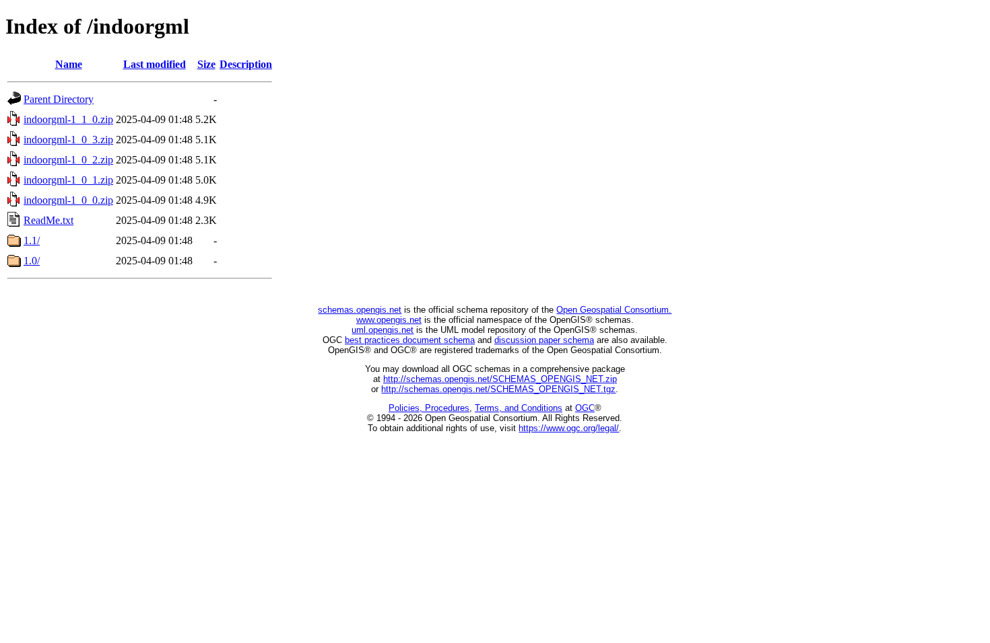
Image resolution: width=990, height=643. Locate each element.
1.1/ (32, 240)
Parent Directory (59, 99)
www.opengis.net (389, 320)
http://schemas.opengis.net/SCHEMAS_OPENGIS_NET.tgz (498, 389)
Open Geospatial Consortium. (613, 310)
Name (68, 64)
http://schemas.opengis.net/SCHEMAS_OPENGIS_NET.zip (500, 379)
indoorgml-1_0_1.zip (68, 180)
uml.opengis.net (383, 330)
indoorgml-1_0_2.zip (68, 159)
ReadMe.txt (48, 220)
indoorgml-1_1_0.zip (68, 119)
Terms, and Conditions (518, 408)
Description (246, 64)
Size (206, 64)
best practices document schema (410, 340)
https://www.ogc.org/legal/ (569, 428)
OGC (585, 408)
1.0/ (32, 260)
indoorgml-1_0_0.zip (68, 200)
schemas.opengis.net (359, 310)
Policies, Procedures (429, 408)
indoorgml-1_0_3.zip (68, 139)
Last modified (154, 64)
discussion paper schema (544, 340)
